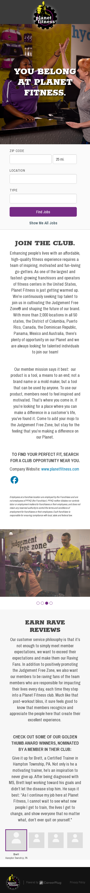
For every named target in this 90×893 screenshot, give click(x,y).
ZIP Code (17, 151)
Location (17, 170)
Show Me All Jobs (43, 223)
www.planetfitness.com (60, 469)
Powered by (32, 882)
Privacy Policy (77, 882)
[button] (38, 603)
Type (14, 190)
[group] (45, 563)
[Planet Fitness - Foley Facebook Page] (14, 480)
